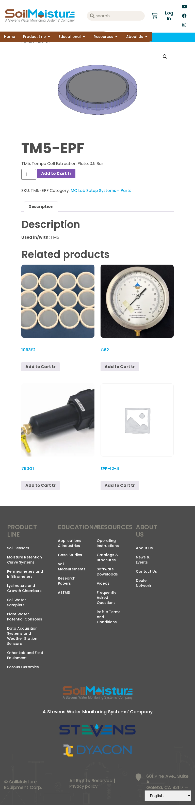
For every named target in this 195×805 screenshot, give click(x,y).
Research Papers (66, 581)
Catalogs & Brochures (107, 557)
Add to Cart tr (56, 173)
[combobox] (116, 16)
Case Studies (70, 554)
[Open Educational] (84, 36)
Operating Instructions (108, 543)
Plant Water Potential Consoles (24, 617)
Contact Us (146, 571)
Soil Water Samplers (16, 602)
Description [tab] (41, 206)
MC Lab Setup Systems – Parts (101, 190)
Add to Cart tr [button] (40, 367)
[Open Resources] (116, 36)
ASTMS (64, 592)
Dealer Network (143, 583)
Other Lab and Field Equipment (25, 655)
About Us (144, 548)
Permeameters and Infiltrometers (25, 574)
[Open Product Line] (49, 36)
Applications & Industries (69, 543)
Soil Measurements (72, 566)
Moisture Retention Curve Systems (24, 560)
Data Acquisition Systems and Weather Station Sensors (22, 636)
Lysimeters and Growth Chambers (24, 588)
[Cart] (154, 16)
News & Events (143, 560)
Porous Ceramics (23, 667)
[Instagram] (184, 24)
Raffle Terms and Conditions (109, 617)
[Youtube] (184, 6)
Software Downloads (107, 572)
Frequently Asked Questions (106, 597)
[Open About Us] (146, 36)
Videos (103, 583)
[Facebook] (184, 15)
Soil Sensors (18, 548)
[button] (165, 56)
